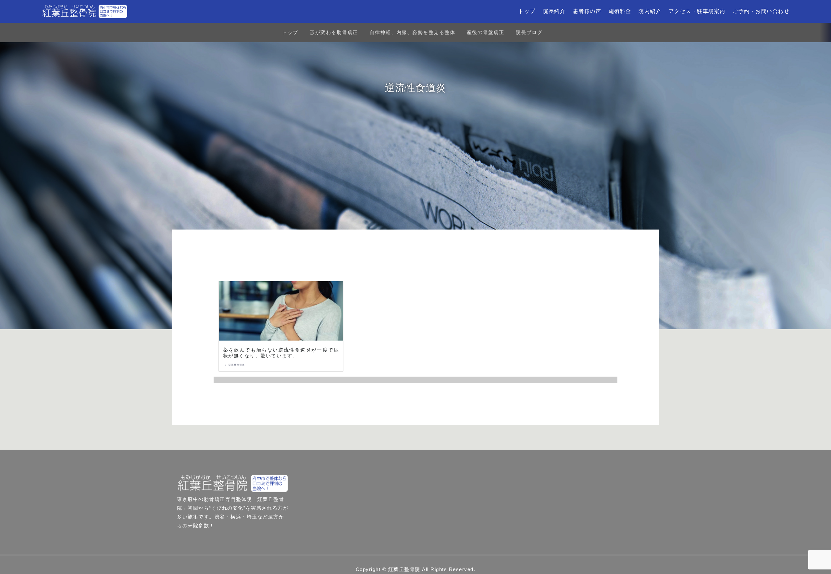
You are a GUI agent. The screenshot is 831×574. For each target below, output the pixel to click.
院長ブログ (529, 32)
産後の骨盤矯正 (485, 32)
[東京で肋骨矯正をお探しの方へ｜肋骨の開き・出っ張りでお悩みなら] (85, 11)
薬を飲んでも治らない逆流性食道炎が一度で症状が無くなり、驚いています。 (281, 352)
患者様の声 (587, 11)
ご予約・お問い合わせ (761, 11)
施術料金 (620, 11)
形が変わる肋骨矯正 (334, 32)
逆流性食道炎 (237, 364)
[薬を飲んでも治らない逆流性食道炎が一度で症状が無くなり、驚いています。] (281, 312)
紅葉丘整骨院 (404, 569)
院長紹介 (554, 11)
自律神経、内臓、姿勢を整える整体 (412, 32)
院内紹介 (650, 11)
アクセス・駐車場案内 (697, 11)
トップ (527, 11)
